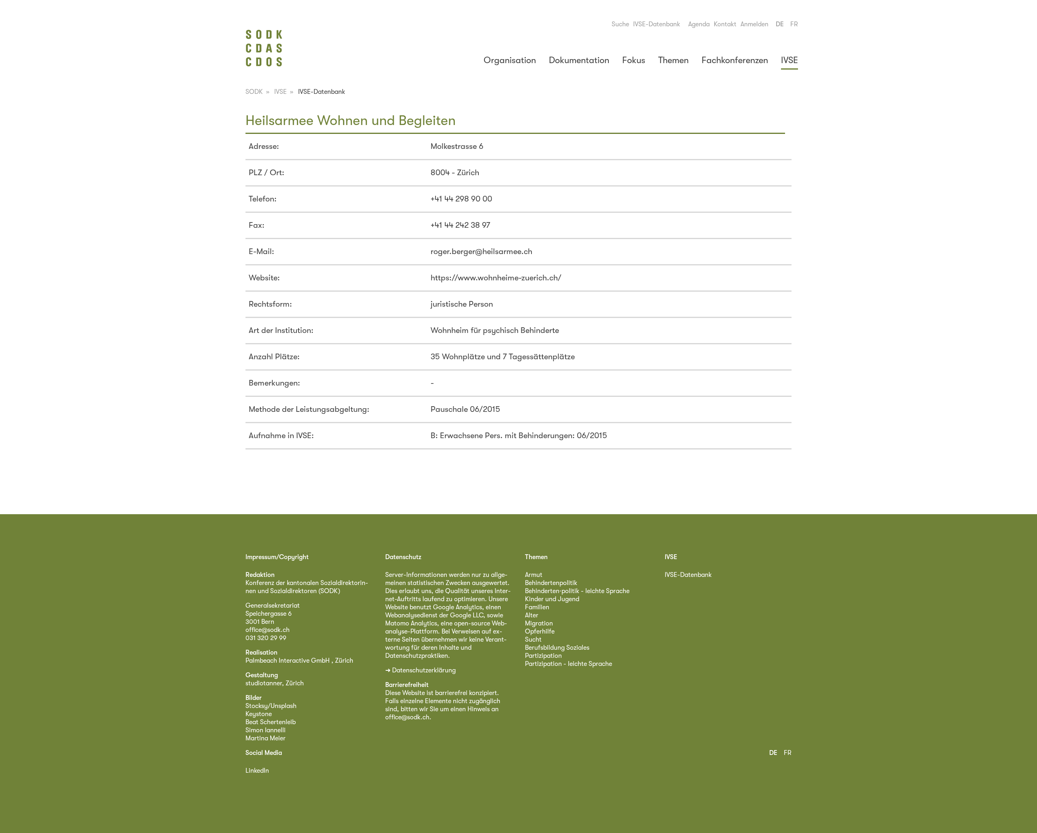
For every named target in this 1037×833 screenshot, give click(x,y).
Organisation (510, 60)
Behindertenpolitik (551, 583)
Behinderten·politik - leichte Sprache (577, 591)
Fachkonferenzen (735, 60)
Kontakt (725, 24)
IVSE (789, 60)
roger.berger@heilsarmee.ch (481, 251)
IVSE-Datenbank (656, 24)
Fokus (633, 60)
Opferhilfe (540, 631)
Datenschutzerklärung (424, 670)
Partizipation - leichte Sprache (568, 664)
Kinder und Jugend (552, 599)
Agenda (699, 24)
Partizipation (543, 655)
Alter (531, 615)
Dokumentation (579, 60)
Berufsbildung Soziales (557, 647)
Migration (539, 623)
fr (794, 24)
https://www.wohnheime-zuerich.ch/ (496, 277)
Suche (620, 24)
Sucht (533, 639)
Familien (537, 607)
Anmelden (754, 24)
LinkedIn (257, 770)
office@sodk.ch (267, 630)
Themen (673, 60)
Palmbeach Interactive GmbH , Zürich (299, 660)
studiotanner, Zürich (274, 683)
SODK (254, 91)
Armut (533, 575)
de (780, 24)
